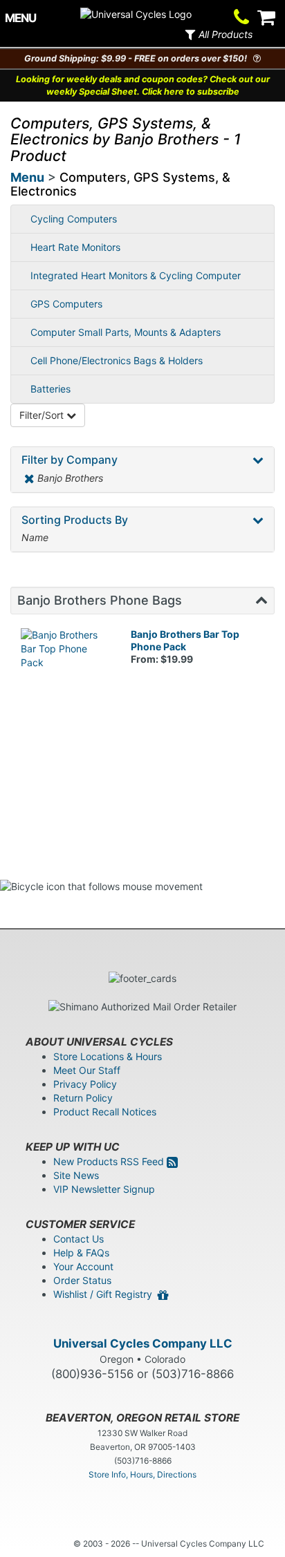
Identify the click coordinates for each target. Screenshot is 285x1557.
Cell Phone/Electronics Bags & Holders (116, 360)
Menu (27, 177)
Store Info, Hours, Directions (142, 1474)
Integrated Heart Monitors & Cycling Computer (135, 275)
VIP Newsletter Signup (104, 1189)
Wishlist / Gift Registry (105, 1294)
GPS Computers (66, 304)
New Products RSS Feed (110, 1161)
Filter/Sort (42, 415)
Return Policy (83, 1098)
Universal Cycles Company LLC (142, 1343)
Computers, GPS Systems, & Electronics (120, 184)
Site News (76, 1175)
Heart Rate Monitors (75, 247)
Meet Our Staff (86, 1070)
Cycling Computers (73, 219)
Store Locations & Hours (107, 1056)
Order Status (82, 1280)
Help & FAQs (81, 1252)
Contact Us (78, 1239)
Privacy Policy (85, 1084)
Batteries (50, 389)
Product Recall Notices (104, 1111)
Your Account (83, 1266)
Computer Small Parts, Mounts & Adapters (125, 332)
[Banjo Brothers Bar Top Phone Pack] (65, 672)
